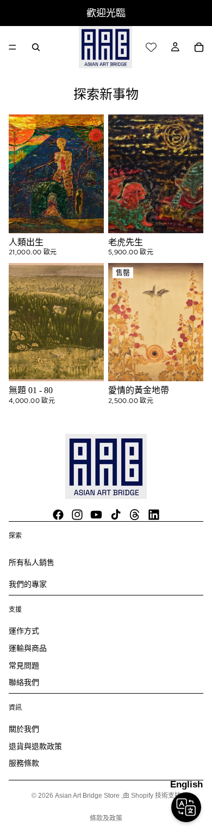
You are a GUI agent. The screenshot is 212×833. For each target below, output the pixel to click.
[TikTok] (115, 514)
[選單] (12, 47)
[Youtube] (96, 514)
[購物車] (199, 47)
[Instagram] (77, 514)
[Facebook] (58, 514)
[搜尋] (36, 47)
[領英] (153, 514)
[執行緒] (134, 514)
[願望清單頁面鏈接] (151, 47)
